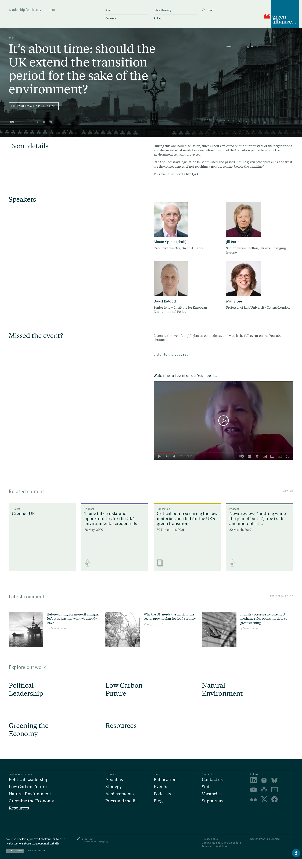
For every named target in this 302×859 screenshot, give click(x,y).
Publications (166, 779)
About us (114, 779)
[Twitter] (37, 122)
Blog (158, 800)
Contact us (212, 779)
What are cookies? (36, 850)
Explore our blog (281, 596)
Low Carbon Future (28, 786)
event (12, 37)
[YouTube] (253, 790)
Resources (19, 808)
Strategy (113, 786)
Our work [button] (110, 18)
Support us (212, 800)
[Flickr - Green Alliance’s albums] (253, 799)
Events (160, 786)
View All (288, 491)
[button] (223, 9)
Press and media (121, 800)
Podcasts (162, 793)
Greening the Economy (31, 800)
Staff (206, 786)
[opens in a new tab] (264, 780)
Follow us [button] (159, 18)
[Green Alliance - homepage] (281, 14)
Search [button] (210, 10)
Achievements (119, 793)
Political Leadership (29, 779)
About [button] (108, 10)
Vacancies (212, 793)
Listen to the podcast (171, 354)
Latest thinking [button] (162, 10)
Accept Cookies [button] (15, 850)
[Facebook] (44, 122)
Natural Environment (30, 793)
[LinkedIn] (50, 122)
